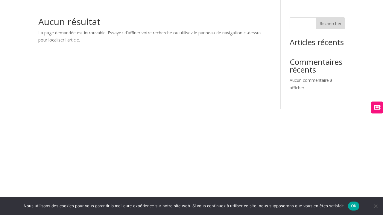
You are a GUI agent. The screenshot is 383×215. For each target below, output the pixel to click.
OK (354, 205)
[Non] (376, 206)
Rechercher (330, 23)
